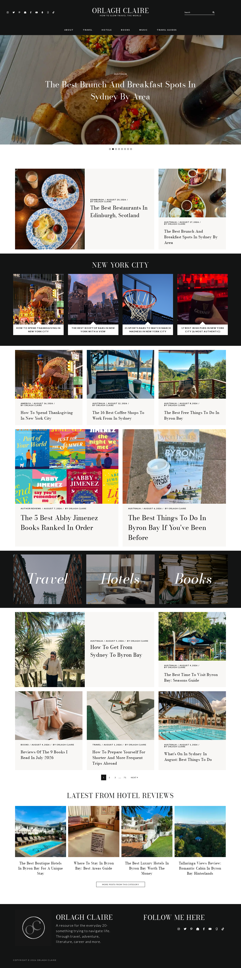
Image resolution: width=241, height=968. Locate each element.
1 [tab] (110, 149)
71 (126, 777)
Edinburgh (97, 200)
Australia (170, 222)
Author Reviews (31, 508)
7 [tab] (128, 149)
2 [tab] (113, 149)
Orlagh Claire (120, 10)
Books (25, 745)
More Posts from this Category (120, 884)
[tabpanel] (120, 90)
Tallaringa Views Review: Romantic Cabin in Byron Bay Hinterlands (200, 868)
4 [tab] (119, 149)
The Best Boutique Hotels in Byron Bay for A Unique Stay (40, 868)
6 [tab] (125, 149)
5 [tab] (122, 149)
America (120, 74)
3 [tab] (116, 149)
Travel (96, 745)
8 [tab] (131, 149)
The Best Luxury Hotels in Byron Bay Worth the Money (147, 868)
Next (134, 777)
